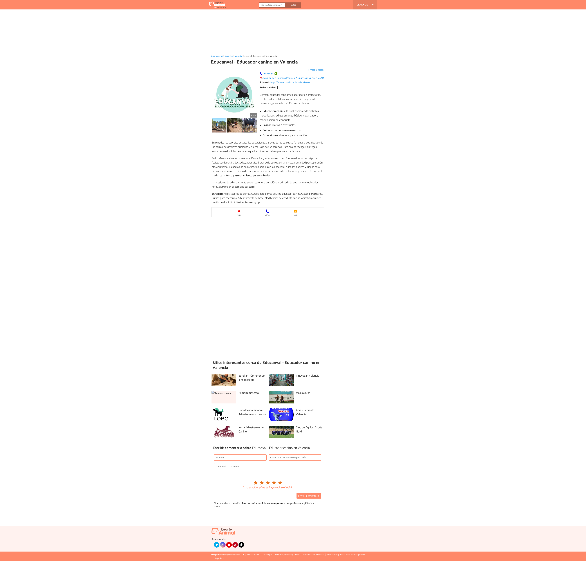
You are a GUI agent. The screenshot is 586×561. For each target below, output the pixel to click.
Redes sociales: (268, 88)
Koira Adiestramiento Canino (251, 430)
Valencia (238, 56)
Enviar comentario (309, 496)
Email (296, 215)
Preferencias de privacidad (313, 555)
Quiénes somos (253, 555)
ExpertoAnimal (217, 56)
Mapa (239, 215)
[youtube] (229, 545)
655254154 (268, 73)
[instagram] (223, 545)
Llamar (267, 215)
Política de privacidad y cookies (287, 555)
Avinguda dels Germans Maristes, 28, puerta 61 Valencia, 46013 (293, 78)
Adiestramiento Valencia (305, 412)
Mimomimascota (249, 393)
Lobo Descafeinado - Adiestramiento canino (252, 412)
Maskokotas (303, 393)
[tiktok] (241, 545)
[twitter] (216, 545)
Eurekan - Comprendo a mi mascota (252, 378)
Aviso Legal (267, 555)
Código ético (219, 558)
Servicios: (217, 194)
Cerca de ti (229, 56)
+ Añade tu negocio (316, 70)
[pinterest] (235, 545)
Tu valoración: (250, 487)
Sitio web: (265, 82)
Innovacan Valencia (307, 376)
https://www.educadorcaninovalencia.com (290, 82)
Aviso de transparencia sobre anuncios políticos (346, 555)
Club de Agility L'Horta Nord (309, 430)
